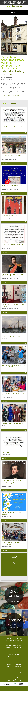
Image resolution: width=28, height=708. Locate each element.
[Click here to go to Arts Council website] (7, 684)
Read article (4, 133)
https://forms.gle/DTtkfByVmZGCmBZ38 (11, 95)
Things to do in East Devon (14, 659)
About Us (10, 668)
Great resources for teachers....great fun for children (14, 625)
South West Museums (11, 672)
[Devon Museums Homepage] (14, 6)
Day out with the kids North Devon (14, 638)
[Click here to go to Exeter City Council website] (15, 684)
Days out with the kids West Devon (14, 647)
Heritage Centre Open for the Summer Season (12, 156)
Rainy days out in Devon (14, 656)
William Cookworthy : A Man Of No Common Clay (13, 305)
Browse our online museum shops (14, 600)
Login (18, 668)
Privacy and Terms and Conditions (14, 666)
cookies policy (16, 3)
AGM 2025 (5, 452)
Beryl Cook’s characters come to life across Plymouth (14, 365)
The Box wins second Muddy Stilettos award (11, 543)
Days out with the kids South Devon (14, 642)
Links (19, 675)
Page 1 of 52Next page (14, 556)
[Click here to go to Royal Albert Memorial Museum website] (21, 684)
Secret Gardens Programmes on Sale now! (12, 513)
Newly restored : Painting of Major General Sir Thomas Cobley (13, 275)
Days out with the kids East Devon (14, 640)
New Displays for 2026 (9, 215)
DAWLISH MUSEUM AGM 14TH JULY (13, 126)
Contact (9, 664)
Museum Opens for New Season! (13, 423)
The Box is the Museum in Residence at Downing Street (11, 335)
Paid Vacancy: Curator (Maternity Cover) (13, 394)
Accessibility (18, 664)
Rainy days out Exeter (14, 654)
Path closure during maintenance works (13, 245)
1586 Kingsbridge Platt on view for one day (13, 186)
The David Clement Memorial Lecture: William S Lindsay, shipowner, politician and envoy (12, 482)
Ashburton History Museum (12, 72)
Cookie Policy (11, 675)
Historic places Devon (14, 652)
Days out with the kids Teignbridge (14, 645)
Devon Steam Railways (14, 649)
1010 (21, 672)
